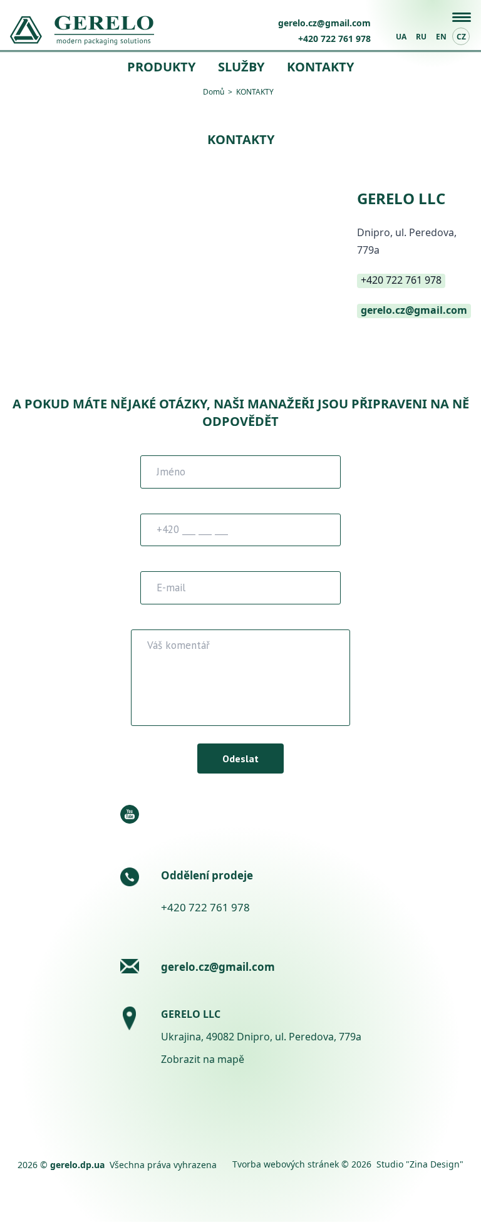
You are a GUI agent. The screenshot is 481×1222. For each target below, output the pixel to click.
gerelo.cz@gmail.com (324, 23)
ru (421, 36)
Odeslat (240, 758)
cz (461, 36)
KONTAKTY (320, 66)
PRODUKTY (161, 66)
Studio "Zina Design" (419, 1164)
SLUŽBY (241, 66)
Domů (213, 91)
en (441, 36)
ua (401, 36)
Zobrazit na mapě (202, 1059)
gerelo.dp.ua (77, 1165)
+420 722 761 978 (334, 38)
